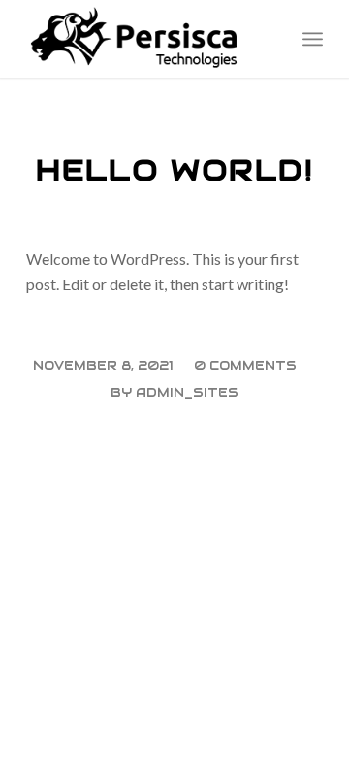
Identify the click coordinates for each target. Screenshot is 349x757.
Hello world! (175, 170)
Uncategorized (175, 139)
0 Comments (245, 365)
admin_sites (187, 392)
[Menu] (312, 39)
